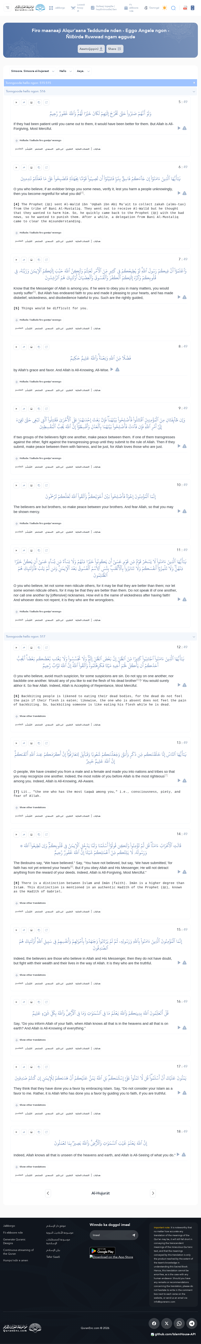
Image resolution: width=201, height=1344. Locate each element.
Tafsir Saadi (53, 1256)
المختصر (39, 149)
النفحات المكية (82, 149)
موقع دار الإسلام (56, 1225)
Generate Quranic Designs (14, 1241)
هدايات (97, 149)
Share (112, 49)
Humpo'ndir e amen (15, 1260)
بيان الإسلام (53, 1250)
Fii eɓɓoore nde (13, 1232)
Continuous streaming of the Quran (18, 1251)
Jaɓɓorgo (9, 1225)
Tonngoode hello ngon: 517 (25, 636)
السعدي (49, 149)
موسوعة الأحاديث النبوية (59, 1232)
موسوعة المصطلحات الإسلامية (58, 1241)
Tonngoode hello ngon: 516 (25, 91)
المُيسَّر (28, 149)
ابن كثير (59, 149)
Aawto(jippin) (89, 49)
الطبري (69, 149)
